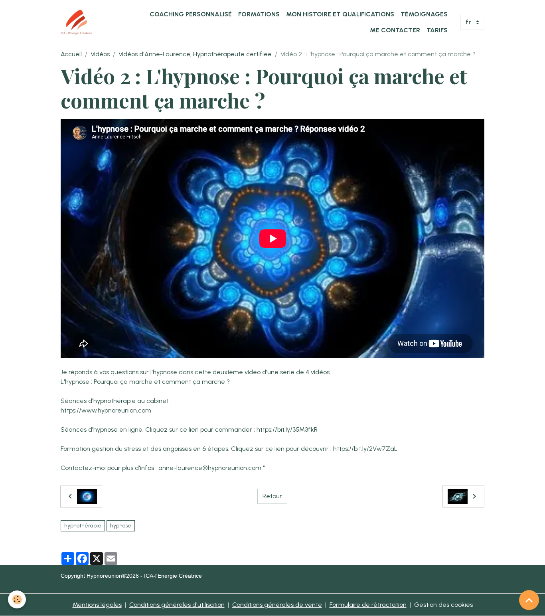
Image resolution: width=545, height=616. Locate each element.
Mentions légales (97, 604)
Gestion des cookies (443, 604)
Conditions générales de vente (277, 604)
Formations (259, 14)
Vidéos (100, 54)
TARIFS (437, 30)
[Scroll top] (529, 600)
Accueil (71, 54)
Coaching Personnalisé (191, 14)
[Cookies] (17, 599)
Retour (272, 496)
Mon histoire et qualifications (340, 14)
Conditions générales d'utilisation (177, 604)
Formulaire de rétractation (368, 604)
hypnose (120, 525)
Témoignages (424, 14)
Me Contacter (395, 30)
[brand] (77, 22)
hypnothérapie (82, 525)
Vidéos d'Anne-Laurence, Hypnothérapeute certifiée (195, 54)
